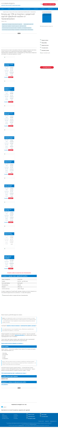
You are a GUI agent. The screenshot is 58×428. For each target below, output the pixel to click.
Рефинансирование (26, 8)
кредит (5, 407)
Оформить (11, 77)
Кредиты (9, 8)
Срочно (3, 414)
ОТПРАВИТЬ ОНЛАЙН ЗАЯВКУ (49, 4)
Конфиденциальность (53, 421)
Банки (2, 8)
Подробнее (6, 77)
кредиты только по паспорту (13, 325)
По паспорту (15, 414)
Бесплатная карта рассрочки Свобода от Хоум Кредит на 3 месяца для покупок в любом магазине (17, 29)
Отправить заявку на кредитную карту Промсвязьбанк (19, 272)
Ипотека (43, 8)
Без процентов (16, 415)
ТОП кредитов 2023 (47, 67)
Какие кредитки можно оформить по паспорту (12, 343)
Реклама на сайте (41, 421)
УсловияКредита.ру (21, 425)
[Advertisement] (19, 41)
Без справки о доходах (5, 418)
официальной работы (20, 335)
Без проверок (16, 418)
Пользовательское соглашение (33, 424)
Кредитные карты (17, 8)
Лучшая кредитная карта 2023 (28, 24)
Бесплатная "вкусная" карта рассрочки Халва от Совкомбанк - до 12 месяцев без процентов (16, 27)
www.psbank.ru (4, 384)
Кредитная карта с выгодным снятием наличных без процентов (12, 24)
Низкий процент (4, 415)
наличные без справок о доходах (28, 325)
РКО (56, 8)
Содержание (47, 421)
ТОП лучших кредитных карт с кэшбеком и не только (13, 373)
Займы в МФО (50, 8)
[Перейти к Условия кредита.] (1, 11)
